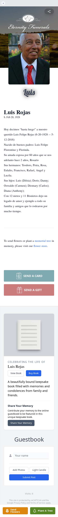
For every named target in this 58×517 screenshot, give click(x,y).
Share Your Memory (21, 422)
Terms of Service (37, 502)
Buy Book (34, 373)
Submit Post (29, 477)
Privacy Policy (20, 502)
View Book (15, 373)
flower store (40, 246)
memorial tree (43, 241)
